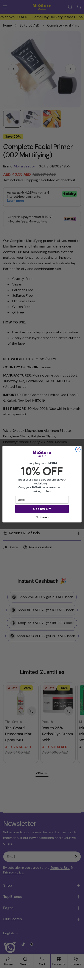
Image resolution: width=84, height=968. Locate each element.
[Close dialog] (77, 449)
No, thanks (42, 517)
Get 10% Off (42, 509)
